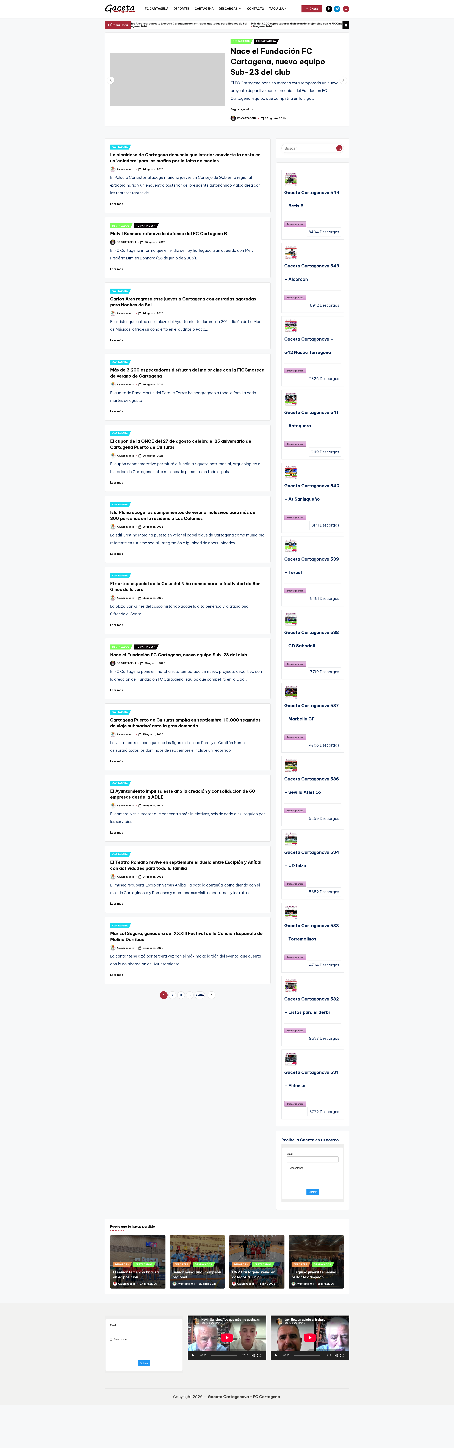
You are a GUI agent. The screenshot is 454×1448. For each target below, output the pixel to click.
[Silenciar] (253, 1355)
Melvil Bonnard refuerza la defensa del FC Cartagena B (168, 233)
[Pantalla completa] (259, 1355)
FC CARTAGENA (266, 41)
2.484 (200, 995)
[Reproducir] (193, 1355)
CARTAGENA (120, 147)
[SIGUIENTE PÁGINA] (211, 995)
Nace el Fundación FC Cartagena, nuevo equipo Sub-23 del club (278, 61)
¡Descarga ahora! (295, 224)
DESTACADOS (241, 41)
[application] (227, 1338)
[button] (311, 9)
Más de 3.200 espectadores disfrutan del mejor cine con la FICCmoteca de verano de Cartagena (219, 23)
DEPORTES (122, 1264)
